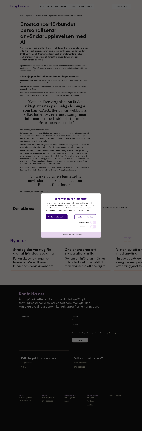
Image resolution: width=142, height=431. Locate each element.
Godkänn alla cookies (56, 217)
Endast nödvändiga (85, 217)
